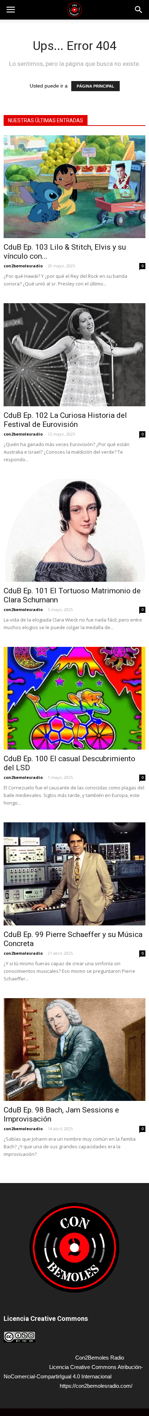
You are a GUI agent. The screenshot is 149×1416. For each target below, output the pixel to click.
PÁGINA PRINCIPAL (95, 86)
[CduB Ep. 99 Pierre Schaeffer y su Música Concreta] (74, 873)
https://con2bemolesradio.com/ (96, 1386)
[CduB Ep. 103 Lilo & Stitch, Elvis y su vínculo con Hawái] (74, 186)
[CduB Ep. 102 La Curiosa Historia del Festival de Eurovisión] (74, 354)
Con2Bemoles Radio (99, 1357)
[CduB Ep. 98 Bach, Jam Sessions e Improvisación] (74, 1049)
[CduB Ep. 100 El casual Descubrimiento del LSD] (74, 698)
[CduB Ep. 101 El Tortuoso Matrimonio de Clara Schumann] (74, 530)
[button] (139, 10)
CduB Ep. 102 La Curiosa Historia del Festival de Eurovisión (65, 420)
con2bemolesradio (23, 265)
